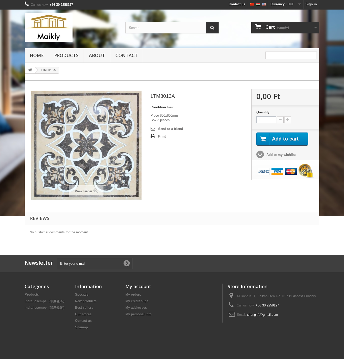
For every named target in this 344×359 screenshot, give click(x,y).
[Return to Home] (30, 70)
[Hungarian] (258, 4)
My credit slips (136, 301)
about (97, 55)
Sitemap (81, 327)
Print (162, 136)
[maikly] (71, 27)
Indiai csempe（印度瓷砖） (45, 301)
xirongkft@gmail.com (262, 315)
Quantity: (263, 112)
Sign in (311, 4)
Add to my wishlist (280, 155)
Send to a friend (170, 129)
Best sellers (84, 307)
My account (138, 286)
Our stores (83, 314)
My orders (133, 294)
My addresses (136, 307)
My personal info (138, 314)
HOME (37, 55)
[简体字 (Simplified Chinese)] (252, 4)
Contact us (237, 4)
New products (85, 301)
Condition (158, 107)
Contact (126, 55)
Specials (81, 294)
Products (66, 55)
